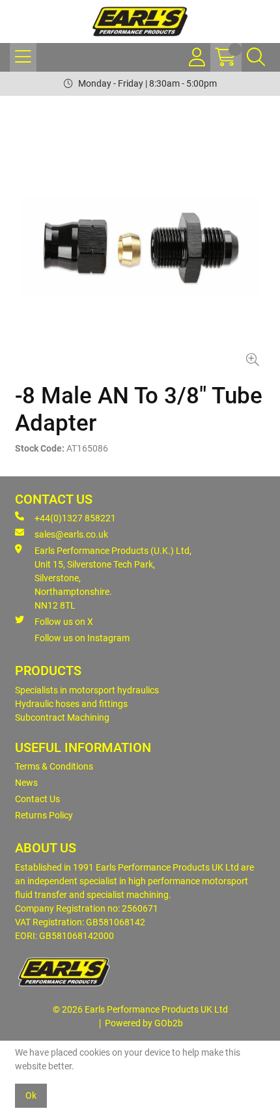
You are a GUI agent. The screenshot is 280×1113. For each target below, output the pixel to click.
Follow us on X (64, 621)
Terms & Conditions (54, 766)
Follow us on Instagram (82, 638)
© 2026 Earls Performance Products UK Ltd (140, 1009)
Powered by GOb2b (144, 1023)
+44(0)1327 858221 (75, 518)
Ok (30, 1095)
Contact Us (37, 799)
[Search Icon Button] (256, 57)
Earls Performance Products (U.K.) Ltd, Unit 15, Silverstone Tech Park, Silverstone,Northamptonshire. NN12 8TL (113, 578)
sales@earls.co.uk (71, 534)
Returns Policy (44, 815)
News (26, 782)
